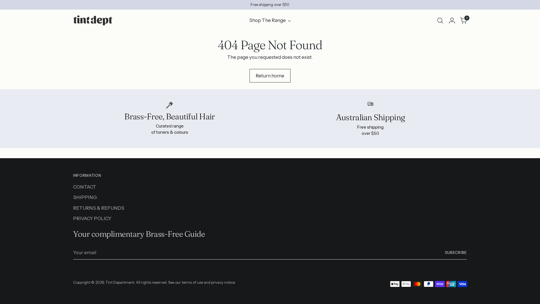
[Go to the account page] (452, 20)
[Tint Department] (92, 20)
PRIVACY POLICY (92, 218)
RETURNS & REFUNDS (98, 208)
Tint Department (119, 282)
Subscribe (456, 252)
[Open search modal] (440, 20)
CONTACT (84, 187)
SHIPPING (85, 197)
